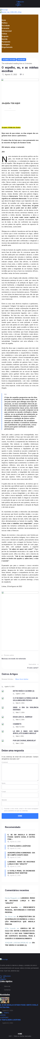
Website (4, 800)
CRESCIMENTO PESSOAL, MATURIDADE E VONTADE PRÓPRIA (20, 909)
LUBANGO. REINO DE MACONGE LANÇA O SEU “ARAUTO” (21, 863)
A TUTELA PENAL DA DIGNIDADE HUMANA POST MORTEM (21, 872)
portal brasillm (11, 907)
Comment (5, 762)
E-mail (20, 791)
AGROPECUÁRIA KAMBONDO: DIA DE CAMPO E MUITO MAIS (21, 854)
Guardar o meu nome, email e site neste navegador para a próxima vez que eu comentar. (21, 810)
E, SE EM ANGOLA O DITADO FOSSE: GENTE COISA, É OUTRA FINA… (21, 837)
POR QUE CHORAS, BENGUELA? (24, 740)
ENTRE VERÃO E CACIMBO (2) (23, 691)
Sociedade (21, 59)
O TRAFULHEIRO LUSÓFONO (19, 846)
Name (20, 783)
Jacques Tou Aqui (9, 59)
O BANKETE (17, 724)
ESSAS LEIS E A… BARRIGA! (22, 717)
